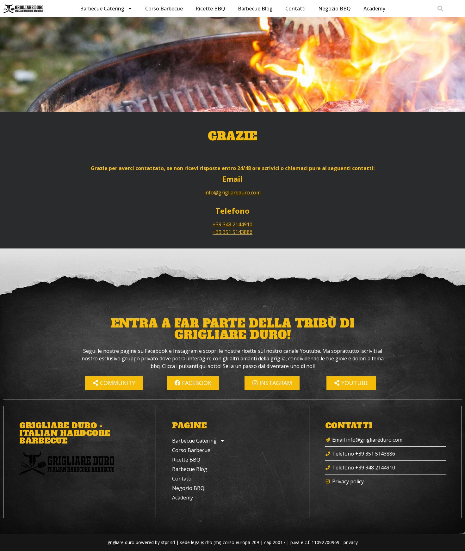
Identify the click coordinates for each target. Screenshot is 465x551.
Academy (374, 8)
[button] (440, 8)
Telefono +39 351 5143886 (363, 453)
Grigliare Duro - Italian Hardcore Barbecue (64, 433)
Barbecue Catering (102, 8)
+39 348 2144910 (232, 224)
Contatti (295, 8)
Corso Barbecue (164, 8)
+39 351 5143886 (232, 232)
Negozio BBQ (334, 8)
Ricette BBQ (210, 8)
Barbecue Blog (255, 8)
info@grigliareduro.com (232, 192)
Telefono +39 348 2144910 (363, 467)
